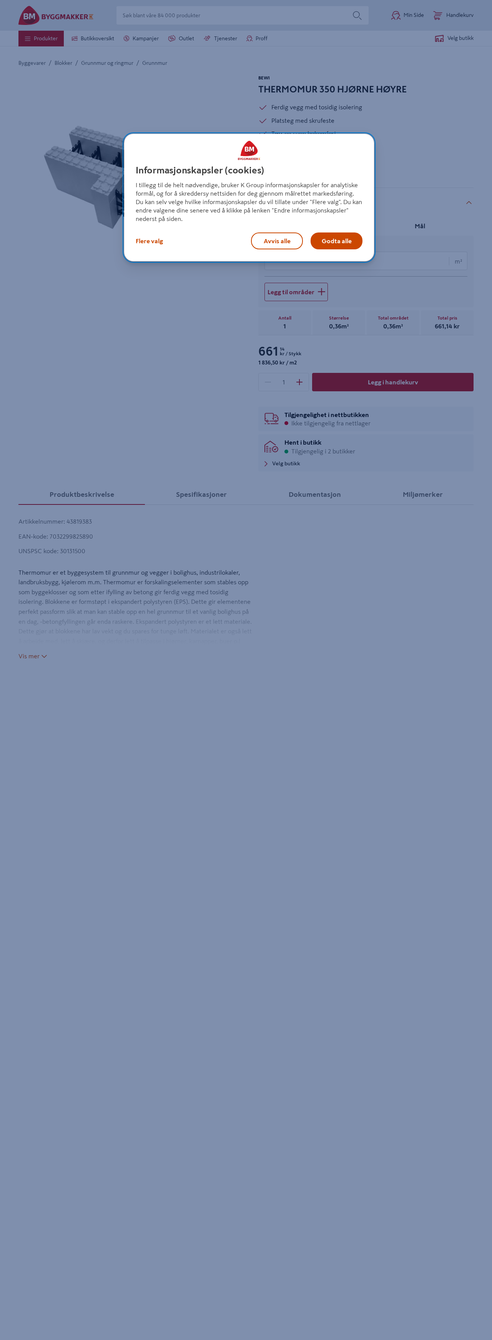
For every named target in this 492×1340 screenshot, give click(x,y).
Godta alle (337, 241)
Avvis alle (277, 241)
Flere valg (149, 241)
